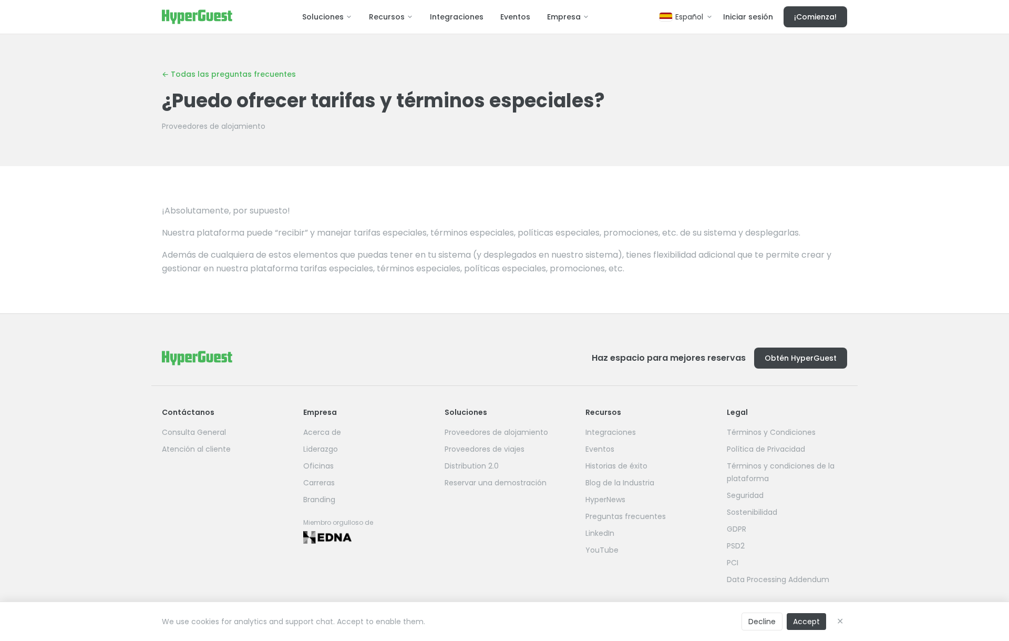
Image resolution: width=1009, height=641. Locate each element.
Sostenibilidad (752, 512)
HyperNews (605, 499)
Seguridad (745, 495)
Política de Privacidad (766, 449)
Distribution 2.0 (472, 466)
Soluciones (323, 17)
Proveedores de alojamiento (213, 126)
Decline (762, 621)
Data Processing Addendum (778, 579)
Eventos (515, 17)
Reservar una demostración (496, 482)
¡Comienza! (815, 17)
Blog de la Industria (619, 482)
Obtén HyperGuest (801, 358)
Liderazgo (320, 449)
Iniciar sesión (748, 17)
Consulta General (194, 432)
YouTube (602, 550)
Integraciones (456, 17)
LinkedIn (599, 533)
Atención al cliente (196, 449)
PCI (732, 562)
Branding (319, 499)
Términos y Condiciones (771, 432)
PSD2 (736, 546)
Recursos (387, 17)
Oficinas (318, 466)
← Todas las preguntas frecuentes (229, 74)
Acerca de (322, 432)
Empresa (564, 17)
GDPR (736, 529)
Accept (806, 621)
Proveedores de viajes (484, 449)
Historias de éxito (616, 466)
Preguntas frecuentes (625, 516)
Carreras (319, 482)
